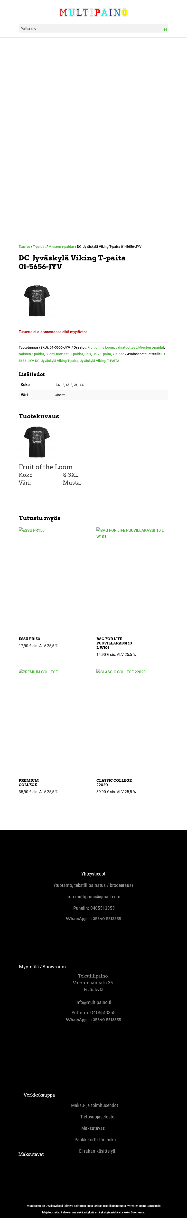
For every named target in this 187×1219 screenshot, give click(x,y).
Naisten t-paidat (31, 354)
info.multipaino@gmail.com (93, 897)
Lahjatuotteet (126, 347)
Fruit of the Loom (100, 347)
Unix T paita (102, 354)
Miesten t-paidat (61, 247)
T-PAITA (113, 361)
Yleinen (118, 354)
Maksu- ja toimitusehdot (93, 1105)
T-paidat (39, 247)
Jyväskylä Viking (93, 361)
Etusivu (24, 247)
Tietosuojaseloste (93, 1117)
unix (87, 354)
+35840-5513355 (106, 918)
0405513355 (102, 908)
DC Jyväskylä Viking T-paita (56, 361)
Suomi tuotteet (57, 354)
